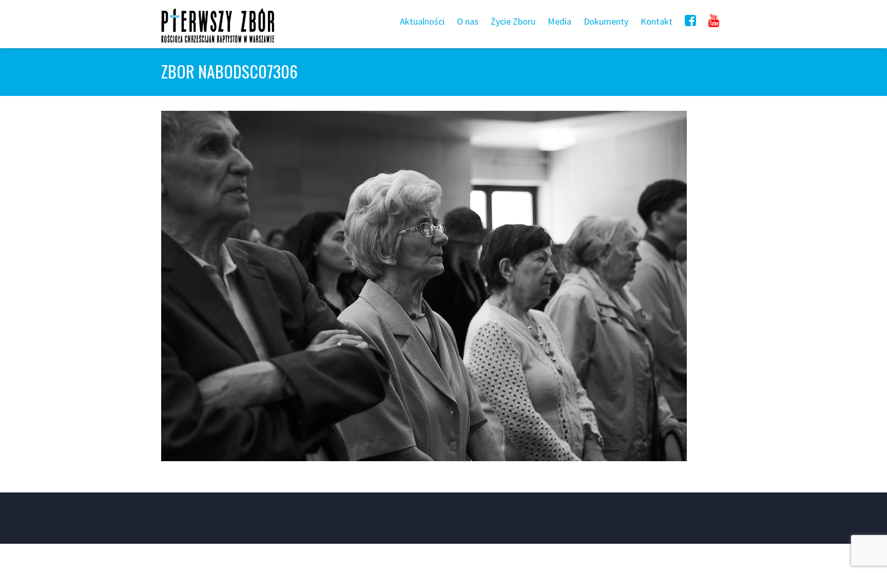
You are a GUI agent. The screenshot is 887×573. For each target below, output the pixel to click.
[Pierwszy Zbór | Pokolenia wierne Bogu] (217, 42)
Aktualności (422, 21)
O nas (467, 21)
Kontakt (656, 21)
